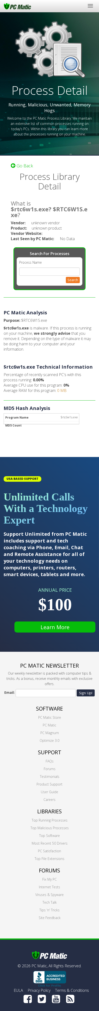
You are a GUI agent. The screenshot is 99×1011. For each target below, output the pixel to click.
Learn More (55, 627)
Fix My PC (49, 879)
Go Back (24, 166)
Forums (50, 769)
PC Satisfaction (49, 851)
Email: (9, 692)
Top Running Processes (50, 820)
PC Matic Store (49, 717)
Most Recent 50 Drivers (50, 843)
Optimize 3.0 (49, 740)
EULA (18, 990)
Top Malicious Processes (50, 828)
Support (49, 752)
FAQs (50, 761)
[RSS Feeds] (70, 999)
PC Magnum (49, 733)
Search (73, 280)
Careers (49, 799)
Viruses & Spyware (49, 894)
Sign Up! (85, 692)
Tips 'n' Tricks (49, 910)
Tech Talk (50, 902)
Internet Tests (49, 887)
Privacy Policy (39, 990)
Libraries (49, 811)
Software (49, 708)
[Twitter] (42, 999)
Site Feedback (50, 917)
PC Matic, (39, 965)
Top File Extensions (49, 858)
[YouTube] (56, 999)
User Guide (49, 792)
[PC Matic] (17, 6)
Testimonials (49, 776)
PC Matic (49, 725)
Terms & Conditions (72, 990)
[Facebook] (28, 999)
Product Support (49, 784)
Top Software (49, 835)
